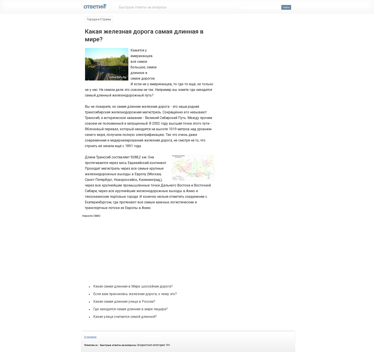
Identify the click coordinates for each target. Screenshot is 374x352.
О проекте (90, 337)
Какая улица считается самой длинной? (125, 317)
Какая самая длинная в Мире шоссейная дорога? (133, 286)
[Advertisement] (186, 64)
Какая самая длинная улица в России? (124, 301)
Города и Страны (99, 19)
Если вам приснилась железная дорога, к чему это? (135, 294)
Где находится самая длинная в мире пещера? (130, 309)
